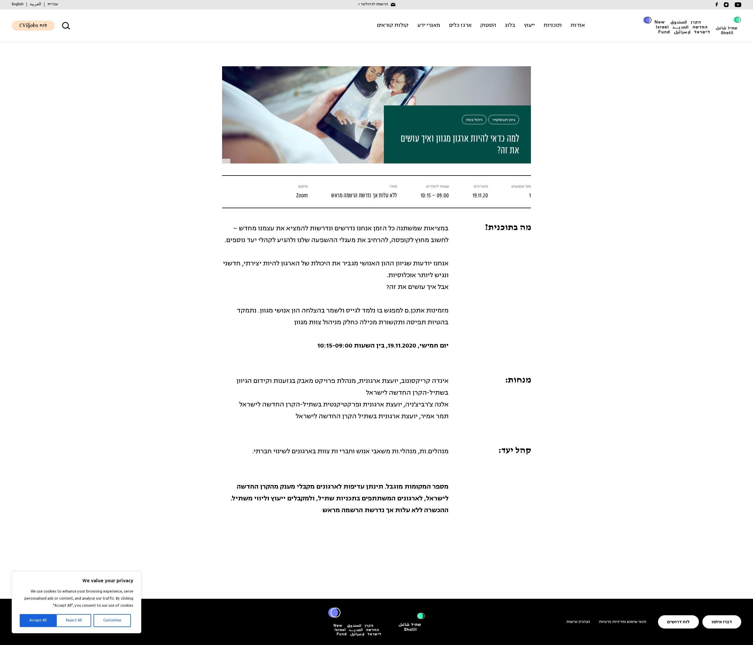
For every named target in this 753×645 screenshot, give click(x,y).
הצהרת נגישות (578, 621)
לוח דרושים (678, 622)
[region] (76, 602)
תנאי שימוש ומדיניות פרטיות (622, 621)
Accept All (37, 620)
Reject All (74, 620)
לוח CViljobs (33, 25)
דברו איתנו (722, 622)
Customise (112, 620)
